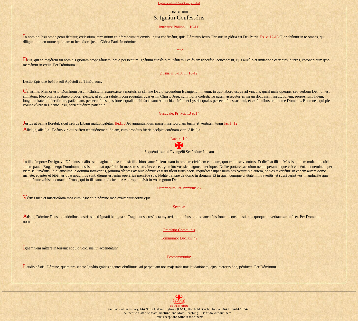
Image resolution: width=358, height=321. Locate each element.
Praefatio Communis (179, 230)
